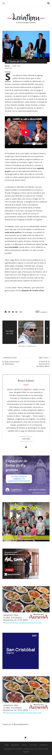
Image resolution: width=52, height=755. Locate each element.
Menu (3, 3)
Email (21, 312)
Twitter (9, 312)
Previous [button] (47, 326)
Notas (7, 66)
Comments (41, 312)
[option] (31, 335)
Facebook (6, 312)
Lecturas (33, 745)
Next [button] (47, 338)
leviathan (8, 68)
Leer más (26, 439)
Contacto (44, 745)
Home (6, 745)
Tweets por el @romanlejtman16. (15, 724)
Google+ (16, 312)
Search (48, 3)
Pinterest (13, 312)
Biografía (15, 745)
